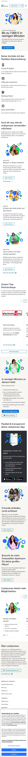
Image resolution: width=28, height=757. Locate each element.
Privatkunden (4, 1)
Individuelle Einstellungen (14, 745)
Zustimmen (14, 754)
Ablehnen (14, 750)
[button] (26, 6)
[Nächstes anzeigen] (25, 300)
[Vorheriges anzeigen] (21, 300)
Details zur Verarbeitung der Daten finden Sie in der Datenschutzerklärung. (14, 741)
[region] (14, 733)
